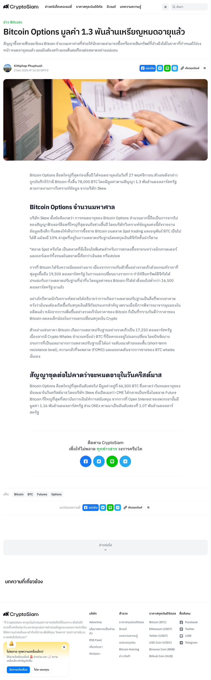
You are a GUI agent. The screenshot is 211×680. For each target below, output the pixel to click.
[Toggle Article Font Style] (205, 68)
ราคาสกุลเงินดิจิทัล (89, 7)
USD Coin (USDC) (160, 642)
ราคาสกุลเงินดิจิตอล (131, 622)
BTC (30, 494)
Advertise (95, 622)
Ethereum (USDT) (160, 629)
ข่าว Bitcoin (12, 22)
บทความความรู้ (130, 7)
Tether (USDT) (158, 636)
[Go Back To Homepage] (20, 7)
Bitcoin (18, 494)
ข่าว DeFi (124, 656)
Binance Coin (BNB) (162, 649)
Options (56, 494)
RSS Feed (95, 640)
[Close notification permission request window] (64, 647)
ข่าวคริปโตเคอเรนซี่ (58, 7)
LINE (188, 636)
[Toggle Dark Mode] (165, 6)
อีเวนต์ (111, 7)
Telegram (191, 642)
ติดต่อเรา (94, 654)
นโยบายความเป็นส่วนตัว (102, 631)
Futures (42, 494)
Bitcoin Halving (129, 649)
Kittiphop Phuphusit (28, 66)
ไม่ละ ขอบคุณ (41, 669)
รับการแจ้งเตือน (18, 669)
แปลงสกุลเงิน (127, 642)
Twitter (189, 629)
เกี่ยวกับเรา (96, 647)
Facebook (191, 622)
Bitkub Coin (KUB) (161, 656)
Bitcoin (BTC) (157, 622)
